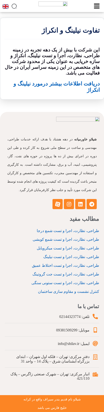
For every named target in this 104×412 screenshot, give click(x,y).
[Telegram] (92, 204)
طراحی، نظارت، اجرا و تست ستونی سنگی (65, 283)
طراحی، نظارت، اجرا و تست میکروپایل (68, 248)
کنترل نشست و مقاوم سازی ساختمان (68, 291)
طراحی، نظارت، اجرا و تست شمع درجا (68, 231)
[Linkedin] (80, 204)
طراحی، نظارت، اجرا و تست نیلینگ (71, 257)
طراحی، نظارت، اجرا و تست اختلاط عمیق (65, 265)
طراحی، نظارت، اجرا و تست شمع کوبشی (66, 239)
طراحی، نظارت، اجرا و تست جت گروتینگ (65, 274)
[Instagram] (69, 204)
